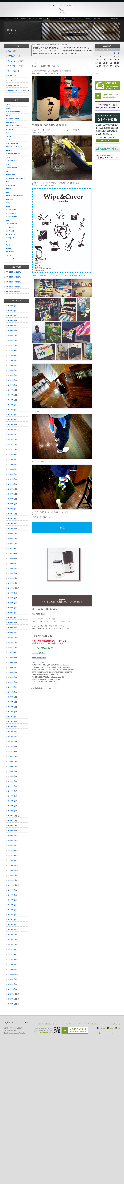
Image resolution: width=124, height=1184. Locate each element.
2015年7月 (11, 840)
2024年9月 (11, 405)
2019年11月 (12, 583)
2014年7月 (11, 900)
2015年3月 (11, 860)
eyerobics (53, 44)
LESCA (8, 164)
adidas (8, 105)
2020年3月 (11, 563)
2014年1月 (11, 930)
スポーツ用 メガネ (14, 66)
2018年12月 (12, 637)
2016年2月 (11, 806)
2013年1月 (11, 989)
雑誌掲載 (8, 248)
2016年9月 (11, 771)
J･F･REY (9, 157)
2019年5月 (11, 613)
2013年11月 (12, 939)
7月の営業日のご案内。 (14, 277)
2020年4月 (11, 558)
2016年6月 (11, 786)
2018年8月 (11, 657)
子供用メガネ (87, 19)
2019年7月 (11, 603)
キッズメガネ (10, 231)
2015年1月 (11, 870)
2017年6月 (11, 727)
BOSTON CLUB (11, 122)
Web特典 (97, 19)
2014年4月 (11, 915)
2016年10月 (12, 766)
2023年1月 (11, 484)
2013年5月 (11, 969)
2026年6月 (11, 316)
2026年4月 (11, 321)
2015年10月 (12, 826)
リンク (105, 19)
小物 (53, 1024)
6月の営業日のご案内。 (14, 282)
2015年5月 (11, 850)
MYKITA (8, 189)
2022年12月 (12, 489)
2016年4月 (11, 796)
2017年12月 (12, 697)
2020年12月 (12, 533)
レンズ (66, 19)
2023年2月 (11, 479)
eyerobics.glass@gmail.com (17, 1033)
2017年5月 (11, 731)
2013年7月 (11, 959)
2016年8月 (11, 776)
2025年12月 (12, 335)
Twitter (111, 1028)
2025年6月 (11, 365)
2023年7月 (11, 459)
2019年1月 (11, 632)
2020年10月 (12, 543)
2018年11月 (12, 642)
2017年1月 (11, 751)
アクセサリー (10, 227)
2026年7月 (11, 311)
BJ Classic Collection (13, 119)
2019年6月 (11, 608)
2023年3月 (11, 474)
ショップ (54, 19)
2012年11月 (12, 999)
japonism (9, 150)
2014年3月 (11, 920)
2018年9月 (11, 652)
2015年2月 (11, 865)
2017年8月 (11, 717)
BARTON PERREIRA (13, 112)
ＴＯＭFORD (10, 252)
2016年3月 (11, 801)
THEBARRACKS (11, 213)
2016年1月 (11, 811)
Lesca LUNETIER (11, 168)
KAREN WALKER (12, 161)
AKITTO (8, 108)
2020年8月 (11, 548)
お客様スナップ (13, 56)
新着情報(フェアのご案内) (16, 91)
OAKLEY (9, 192)
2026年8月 (11, 306)
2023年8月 (11, 454)
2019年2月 (11, 628)
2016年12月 (12, 756)
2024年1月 (11, 434)
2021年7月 (11, 519)
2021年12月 (12, 514)
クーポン (101, 1024)
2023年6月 (11, 464)
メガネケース (10, 238)
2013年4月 (11, 974)
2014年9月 (11, 890)
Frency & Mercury (12, 143)
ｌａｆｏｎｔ (10, 259)
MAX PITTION (10, 175)
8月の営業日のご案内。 (14, 272)
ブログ (46, 19)
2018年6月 (11, 667)
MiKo (7, 182)
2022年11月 (12, 494)
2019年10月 (12, 588)
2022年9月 (11, 504)
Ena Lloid (9, 136)
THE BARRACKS (11, 210)
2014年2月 (11, 925)
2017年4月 (11, 736)
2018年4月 (11, 677)
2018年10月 (12, 647)
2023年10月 (12, 449)
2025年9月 (11, 350)
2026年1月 (11, 330)
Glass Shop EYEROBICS (14, 147)
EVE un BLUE (10, 140)
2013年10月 (12, 944)
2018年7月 (11, 662)
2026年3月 (11, 326)
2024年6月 (11, 420)
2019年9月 (11, 593)
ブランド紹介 (12, 71)
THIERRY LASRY (11, 217)
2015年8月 (11, 835)
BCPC (8, 115)
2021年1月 (11, 529)
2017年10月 (12, 707)
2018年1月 (11, 692)
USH (7, 220)
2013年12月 (12, 934)
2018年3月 (11, 682)
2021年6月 (11, 524)
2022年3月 (11, 509)
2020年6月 (11, 553)
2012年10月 (12, 1004)
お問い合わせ (114, 19)
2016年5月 (11, 791)
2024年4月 (11, 425)
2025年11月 (12, 340)
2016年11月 (12, 761)
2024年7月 (11, 415)
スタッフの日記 (11, 234)
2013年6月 (11, 964)
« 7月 (96, 74)
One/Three (9, 199)
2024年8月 (11, 410)
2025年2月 (11, 380)
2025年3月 (11, 375)
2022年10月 (12, 499)
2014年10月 (12, 885)
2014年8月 (11, 895)
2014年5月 (11, 910)
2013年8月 (11, 954)
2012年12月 (12, 994)
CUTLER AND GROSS (13, 126)
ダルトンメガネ (76, 19)
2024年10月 (12, 400)
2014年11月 (12, 880)
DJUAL (8, 133)
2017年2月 (11, 746)
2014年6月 (11, 905)
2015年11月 (12, 821)
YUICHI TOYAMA (11, 224)
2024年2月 (11, 429)
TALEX (8, 206)
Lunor (8, 171)
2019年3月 (11, 623)
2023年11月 (12, 444)
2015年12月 (12, 816)
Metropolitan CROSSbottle (15, 178)
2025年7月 (11, 360)
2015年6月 (11, 845)
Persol (8, 203)
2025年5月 (11, 370)
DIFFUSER (9, 129)
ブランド (15, 19)
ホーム (8, 19)
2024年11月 (12, 395)
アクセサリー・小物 (35, 19)
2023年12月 (12, 439)
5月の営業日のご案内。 (14, 287)
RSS (119, 1028)
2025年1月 (11, 385)
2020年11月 (12, 538)
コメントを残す (62, 44)
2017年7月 (11, 722)
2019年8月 (11, 598)
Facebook (102, 1028)
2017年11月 (12, 702)
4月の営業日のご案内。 (14, 292)
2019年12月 (12, 578)
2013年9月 (11, 949)
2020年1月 (11, 573)
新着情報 (23, 19)
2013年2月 (11, 984)
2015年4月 (11, 855)
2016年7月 (11, 781)
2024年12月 (12, 390)
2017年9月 (11, 712)
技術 (60, 19)
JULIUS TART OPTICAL (14, 154)
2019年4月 (11, 618)
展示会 (8, 245)
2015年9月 (11, 831)
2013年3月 (11, 979)
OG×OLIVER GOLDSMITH (14, 196)
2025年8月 (11, 355)
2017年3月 (11, 741)
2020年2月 (11, 568)
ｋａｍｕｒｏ (10, 255)
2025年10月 (12, 345)
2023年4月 (11, 469)
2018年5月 (11, 672)
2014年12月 (12, 875)
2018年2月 (11, 687)
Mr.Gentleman (10, 185)
